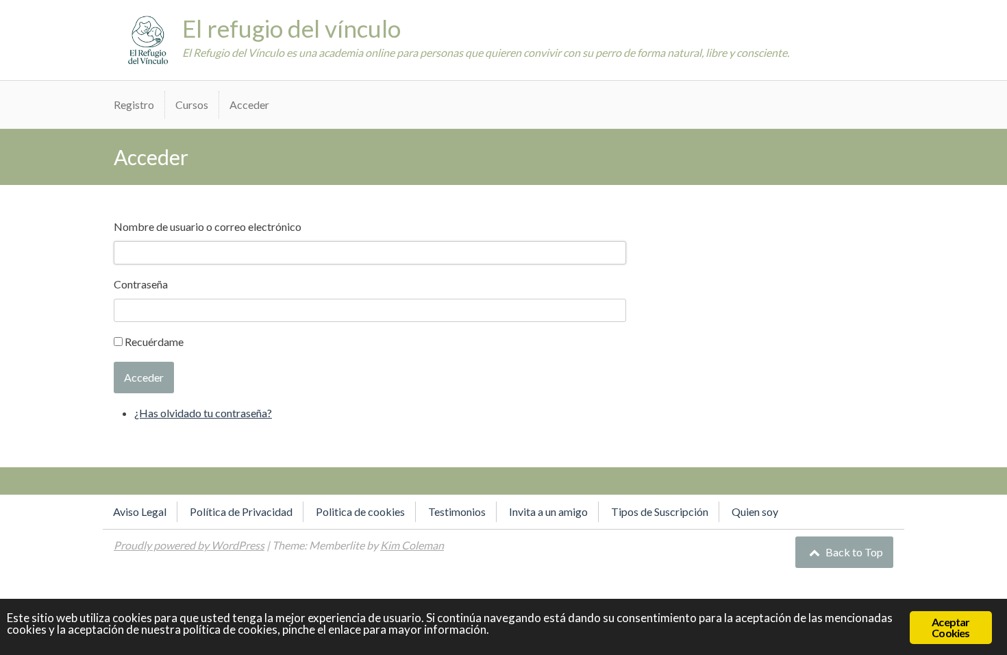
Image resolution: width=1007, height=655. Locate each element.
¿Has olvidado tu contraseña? (203, 412)
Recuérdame (154, 341)
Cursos (191, 104)
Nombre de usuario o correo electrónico (207, 226)
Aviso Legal (139, 511)
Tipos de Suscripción (659, 511)
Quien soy (755, 511)
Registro (134, 104)
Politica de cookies (360, 511)
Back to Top (853, 551)
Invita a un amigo (548, 511)
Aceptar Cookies (950, 627)
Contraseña (141, 284)
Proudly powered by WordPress (189, 545)
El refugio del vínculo (291, 28)
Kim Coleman (412, 545)
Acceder (249, 104)
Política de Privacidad (241, 511)
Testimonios (457, 511)
